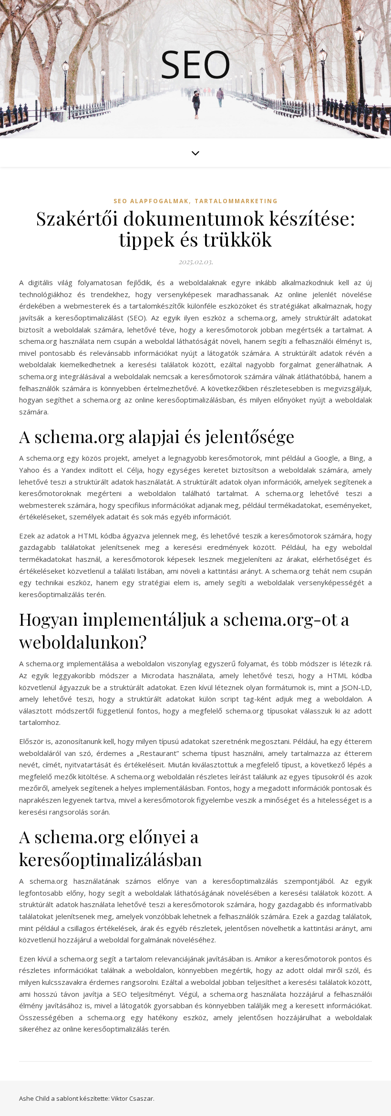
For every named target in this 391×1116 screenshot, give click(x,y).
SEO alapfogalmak (151, 201)
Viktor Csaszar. (132, 1098)
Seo (196, 63)
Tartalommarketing (236, 201)
